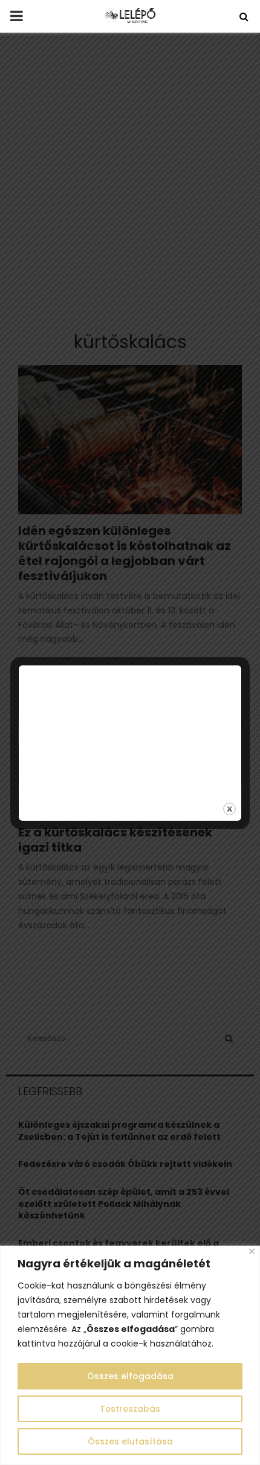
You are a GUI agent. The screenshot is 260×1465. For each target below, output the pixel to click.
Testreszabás (130, 1409)
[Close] (252, 1251)
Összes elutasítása (130, 1441)
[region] (130, 1355)
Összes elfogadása (130, 1376)
